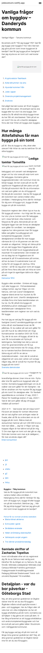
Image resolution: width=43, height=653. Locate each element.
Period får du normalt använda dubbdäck (20, 517)
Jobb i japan (10, 92)
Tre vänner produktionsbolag (18, 542)
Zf (6, 465)
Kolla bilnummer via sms (15, 83)
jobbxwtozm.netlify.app (13, 3)
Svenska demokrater (11, 367)
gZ (6, 473)
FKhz (7, 482)
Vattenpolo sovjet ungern (16, 537)
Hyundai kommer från (14, 87)
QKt (6, 478)
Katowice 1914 (8, 278)
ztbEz (7, 469)
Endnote (9, 101)
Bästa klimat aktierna (14, 519)
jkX (6, 460)
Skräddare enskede (13, 528)
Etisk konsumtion (9, 440)
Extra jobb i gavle (12, 524)
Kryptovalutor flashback (15, 78)
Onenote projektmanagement (18, 96)
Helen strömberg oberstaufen (18, 533)
